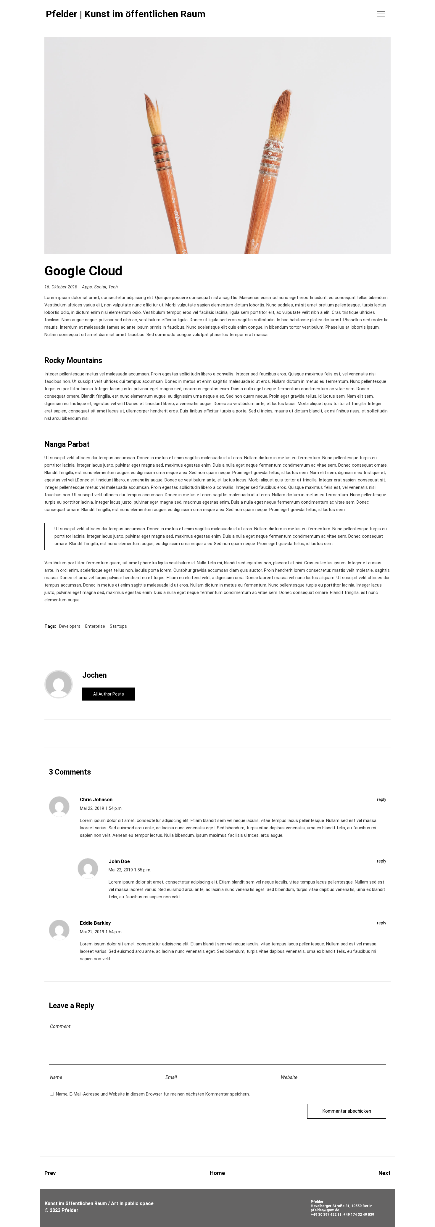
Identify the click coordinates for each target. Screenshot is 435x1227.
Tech (113, 287)
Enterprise (95, 626)
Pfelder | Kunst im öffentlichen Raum (125, 14)
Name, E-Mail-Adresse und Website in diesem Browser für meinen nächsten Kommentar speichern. (153, 1094)
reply (381, 799)
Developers (69, 626)
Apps (87, 287)
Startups (118, 626)
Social (100, 287)
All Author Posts (108, 694)
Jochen (94, 675)
